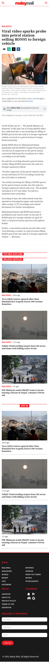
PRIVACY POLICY (9, 601)
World (5, 574)
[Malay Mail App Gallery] (29, 600)
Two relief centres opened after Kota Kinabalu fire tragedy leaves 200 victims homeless (22, 301)
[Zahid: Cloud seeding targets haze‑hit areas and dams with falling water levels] (24, 325)
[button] (45, 109)
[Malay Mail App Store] (28, 596)
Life (4, 581)
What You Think (33, 574)
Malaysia (7, 26)
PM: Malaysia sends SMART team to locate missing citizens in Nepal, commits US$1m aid (23, 392)
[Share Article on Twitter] (13, 50)
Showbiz (29, 568)
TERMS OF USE (8, 604)
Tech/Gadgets (31, 581)
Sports (28, 578)
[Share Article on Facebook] (18, 50)
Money (5, 578)
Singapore (7, 571)
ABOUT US (6, 597)
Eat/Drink (6, 584)
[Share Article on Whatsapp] (9, 50)
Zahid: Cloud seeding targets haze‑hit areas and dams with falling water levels (23, 347)
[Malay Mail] (24, 5)
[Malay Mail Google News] (33, 600)
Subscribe (7, 643)
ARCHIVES (6, 594)
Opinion (29, 571)
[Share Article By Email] (4, 50)
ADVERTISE (6, 607)
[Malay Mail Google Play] (33, 596)
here (31, 101)
